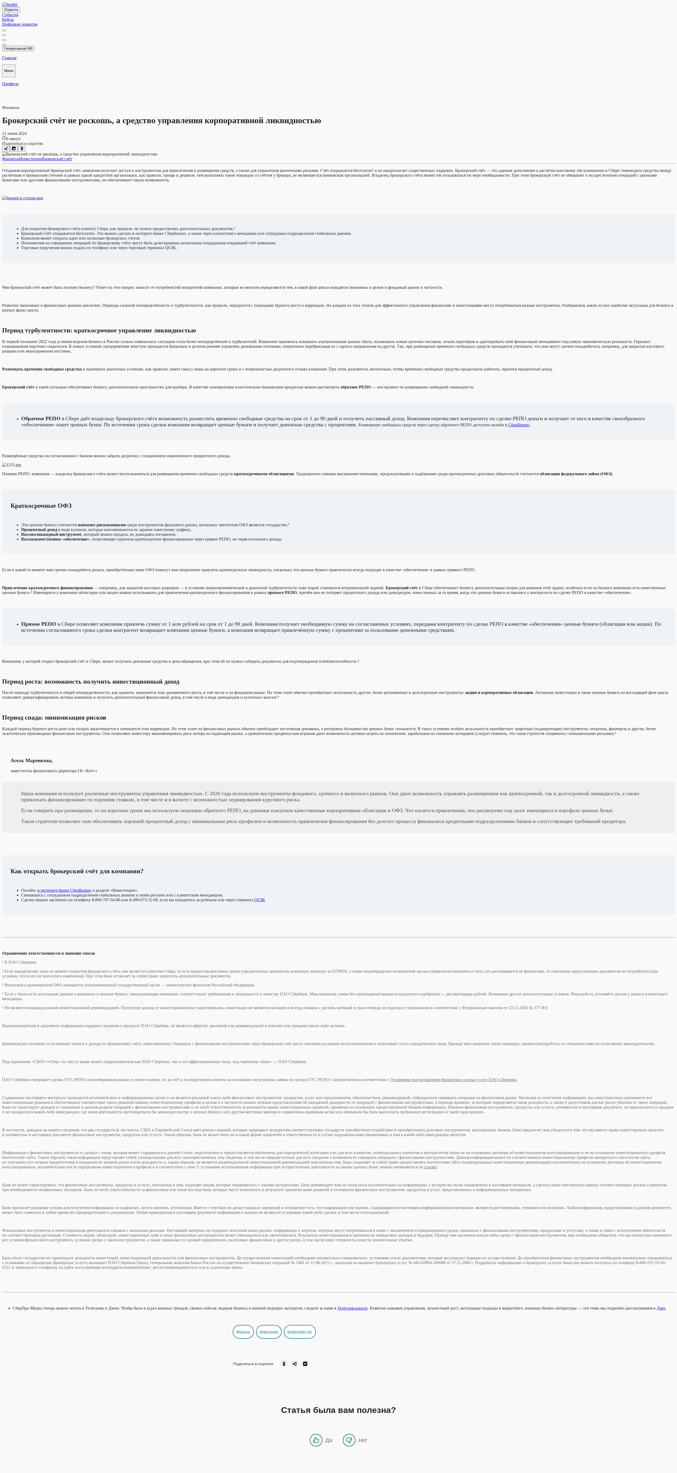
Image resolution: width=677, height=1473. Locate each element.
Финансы (10, 159)
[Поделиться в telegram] (6, 149)
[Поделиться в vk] (13, 149)
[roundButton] (284, 1364)
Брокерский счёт (57, 159)
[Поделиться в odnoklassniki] (21, 149)
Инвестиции (30, 159)
